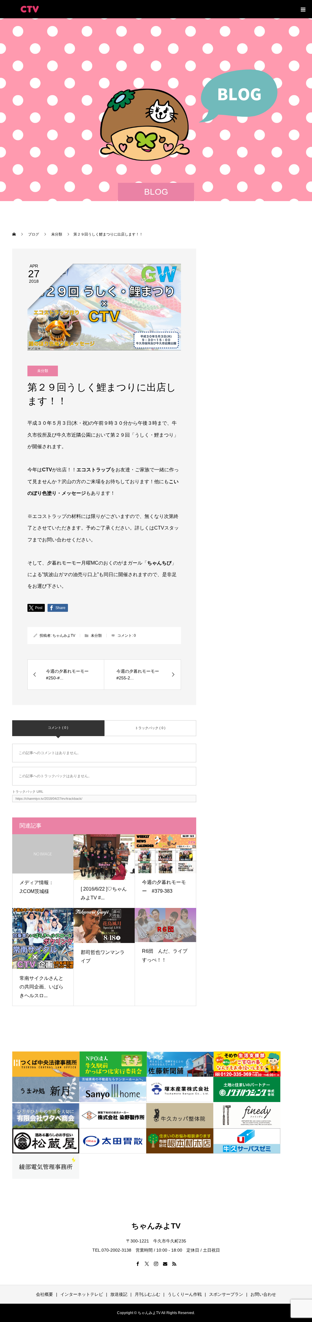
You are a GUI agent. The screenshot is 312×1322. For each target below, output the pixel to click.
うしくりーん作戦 (185, 1294)
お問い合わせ (263, 1294)
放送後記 (118, 1294)
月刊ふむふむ (147, 1294)
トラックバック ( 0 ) (150, 728)
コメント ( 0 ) (58, 727)
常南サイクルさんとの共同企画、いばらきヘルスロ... (41, 987)
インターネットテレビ (81, 1294)
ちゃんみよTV (63, 635)
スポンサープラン (226, 1294)
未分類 (42, 371)
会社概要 (44, 1294)
